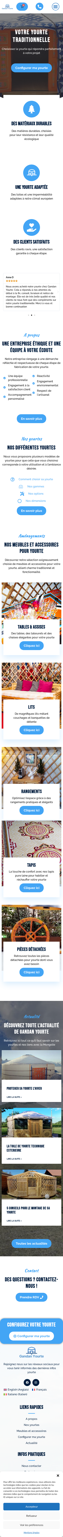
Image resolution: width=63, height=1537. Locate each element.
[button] (58, 1475)
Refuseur (31, 1515)
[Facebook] (27, 1382)
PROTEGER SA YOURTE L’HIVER (24, 1088)
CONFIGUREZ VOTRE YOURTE (31, 1325)
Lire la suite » (14, 1097)
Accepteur (32, 1506)
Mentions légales (31, 1532)
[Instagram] (35, 1382)
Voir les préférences (31, 1525)
